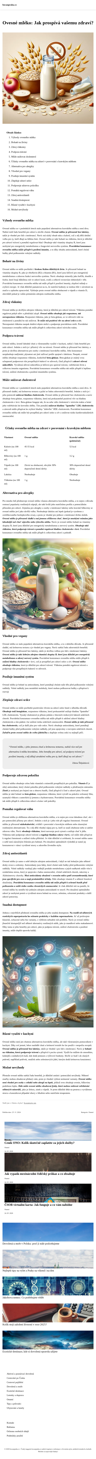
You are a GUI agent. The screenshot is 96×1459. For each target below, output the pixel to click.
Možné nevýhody (19, 209)
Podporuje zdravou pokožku (25, 185)
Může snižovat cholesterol (23, 156)
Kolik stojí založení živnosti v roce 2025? (24, 1324)
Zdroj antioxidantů (20, 195)
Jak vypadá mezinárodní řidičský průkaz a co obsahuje (39, 1173)
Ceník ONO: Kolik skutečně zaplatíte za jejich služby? (39, 1142)
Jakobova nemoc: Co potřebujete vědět (23, 1297)
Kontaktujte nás (30, 1103)
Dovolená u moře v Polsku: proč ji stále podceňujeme (30, 1243)
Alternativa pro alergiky (22, 166)
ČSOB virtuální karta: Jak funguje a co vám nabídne (38, 1204)
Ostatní (91, 1112)
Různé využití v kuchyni (23, 204)
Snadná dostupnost (20, 200)
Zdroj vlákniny (18, 147)
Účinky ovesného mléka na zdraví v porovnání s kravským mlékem (43, 161)
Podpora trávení (18, 152)
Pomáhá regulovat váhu (22, 190)
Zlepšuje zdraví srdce (21, 180)
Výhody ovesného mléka (23, 137)
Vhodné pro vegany (20, 171)
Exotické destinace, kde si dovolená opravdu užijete (30, 1351)
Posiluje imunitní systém (23, 176)
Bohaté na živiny (19, 142)
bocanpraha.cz (9, 5)
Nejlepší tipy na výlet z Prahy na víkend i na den (28, 1270)
